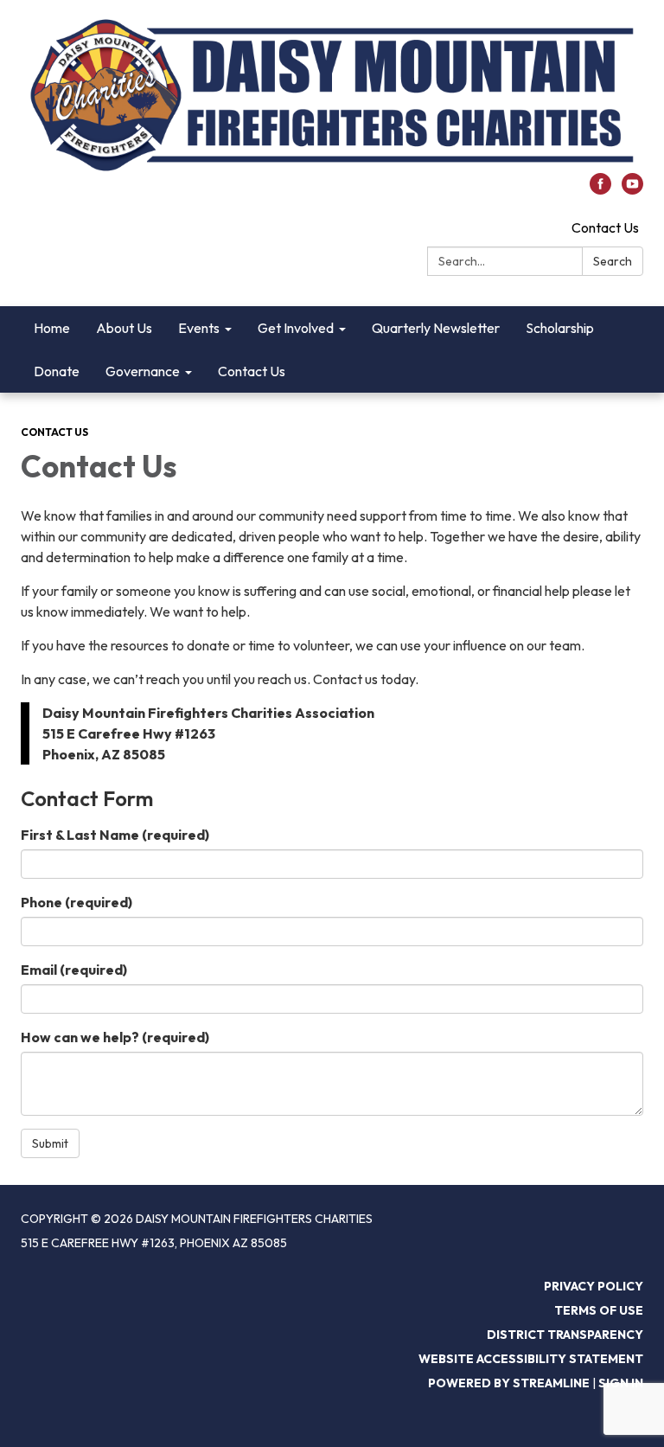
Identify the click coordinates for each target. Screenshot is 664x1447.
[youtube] (632, 189)
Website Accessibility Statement (530, 1359)
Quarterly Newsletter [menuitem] (436, 327)
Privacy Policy (593, 1286)
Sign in (620, 1383)
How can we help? (115, 1037)
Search (612, 261)
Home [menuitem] (52, 327)
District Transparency (565, 1334)
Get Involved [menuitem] (296, 327)
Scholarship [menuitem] (560, 327)
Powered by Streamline (509, 1383)
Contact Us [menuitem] (251, 371)
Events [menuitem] (199, 327)
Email (74, 969)
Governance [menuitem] (142, 371)
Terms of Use (598, 1310)
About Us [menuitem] (124, 327)
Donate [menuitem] (57, 371)
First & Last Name (115, 834)
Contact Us (605, 227)
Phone (76, 902)
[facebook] (600, 189)
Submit (50, 1143)
